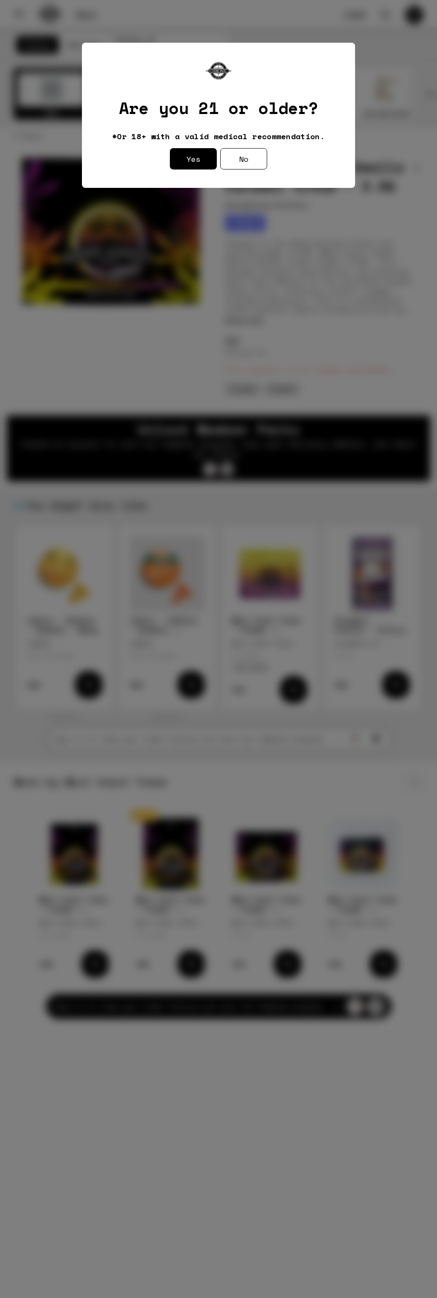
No (243, 158)
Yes (193, 158)
